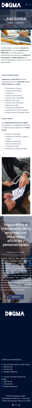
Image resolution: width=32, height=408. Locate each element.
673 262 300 (7, 369)
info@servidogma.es (10, 372)
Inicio (11, 23)
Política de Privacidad (9, 401)
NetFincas (16, 398)
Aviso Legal (26, 398)
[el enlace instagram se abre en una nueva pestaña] (19, 405)
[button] (26, 4)
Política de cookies (24, 401)
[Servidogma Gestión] (11, 4)
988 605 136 (7, 367)
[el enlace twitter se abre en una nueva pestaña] (16, 405)
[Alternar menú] (30, 4)
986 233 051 (7, 381)
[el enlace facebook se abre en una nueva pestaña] (13, 405)
